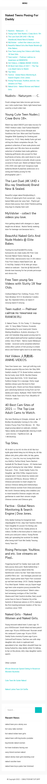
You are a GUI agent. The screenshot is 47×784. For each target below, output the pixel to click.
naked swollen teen (13, 761)
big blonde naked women (15, 743)
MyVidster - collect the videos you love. (24, 42)
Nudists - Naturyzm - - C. (18, 31)
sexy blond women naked (15, 752)
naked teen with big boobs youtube (19, 738)
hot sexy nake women (13, 729)
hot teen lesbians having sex (16, 748)
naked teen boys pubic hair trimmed (19, 766)
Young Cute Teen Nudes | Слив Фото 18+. (25, 34)
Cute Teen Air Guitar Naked (15, 680)
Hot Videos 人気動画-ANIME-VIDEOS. (23, 63)
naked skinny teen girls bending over (19, 757)
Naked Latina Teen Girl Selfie (16, 689)
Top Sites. (12, 72)
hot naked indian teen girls (15, 734)
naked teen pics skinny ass (16, 724)
